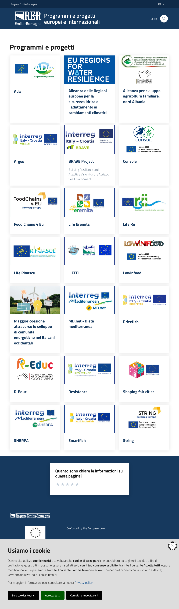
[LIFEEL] (89, 251)
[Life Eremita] (89, 202)
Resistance (78, 391)
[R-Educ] (35, 370)
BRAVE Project (81, 161)
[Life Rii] (144, 202)
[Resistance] (89, 370)
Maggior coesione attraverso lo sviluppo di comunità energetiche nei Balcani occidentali (34, 332)
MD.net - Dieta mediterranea (81, 323)
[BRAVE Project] (89, 139)
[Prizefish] (144, 300)
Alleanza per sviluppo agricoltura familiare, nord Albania (141, 96)
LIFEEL (74, 273)
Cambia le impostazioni (84, 595)
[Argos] (35, 139)
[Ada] (35, 69)
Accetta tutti (52, 595)
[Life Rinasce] (35, 251)
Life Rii (129, 224)
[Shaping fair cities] (144, 370)
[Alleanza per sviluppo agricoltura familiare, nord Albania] (144, 69)
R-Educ (20, 391)
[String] (144, 419)
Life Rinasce (24, 273)
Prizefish (131, 322)
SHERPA (21, 440)
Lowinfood (132, 273)
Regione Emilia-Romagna (24, 4)
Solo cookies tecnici (23, 595)
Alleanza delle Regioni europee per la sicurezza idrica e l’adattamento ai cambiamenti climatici (88, 101)
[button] (164, 18)
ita (159, 4)
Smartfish (77, 440)
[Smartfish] (89, 419)
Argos (19, 161)
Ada (17, 91)
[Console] (144, 139)
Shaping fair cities (139, 391)
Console (130, 161)
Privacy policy (84, 582)
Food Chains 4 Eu (29, 224)
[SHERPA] (35, 419)
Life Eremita (79, 224)
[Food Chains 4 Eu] (35, 202)
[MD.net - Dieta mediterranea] (89, 300)
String (128, 440)
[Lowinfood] (144, 251)
